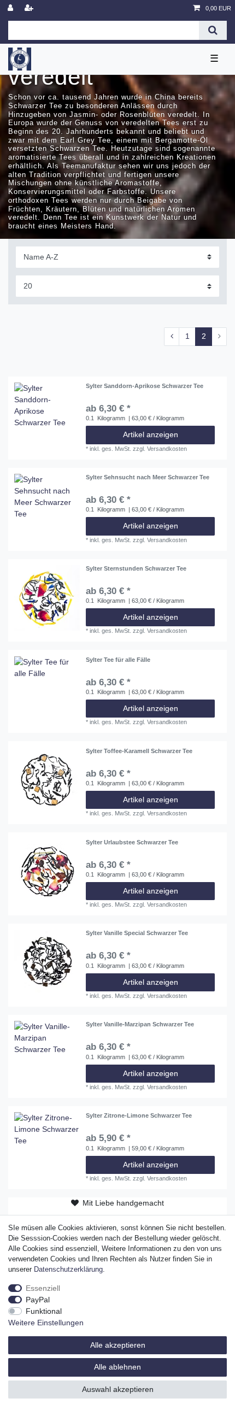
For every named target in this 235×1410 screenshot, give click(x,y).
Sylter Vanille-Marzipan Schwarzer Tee (140, 1024)
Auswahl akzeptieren (118, 1389)
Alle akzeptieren (117, 1345)
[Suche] (213, 30)
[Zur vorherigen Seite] (171, 336)
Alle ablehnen (117, 1366)
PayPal (38, 1299)
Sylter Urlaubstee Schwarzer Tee (132, 842)
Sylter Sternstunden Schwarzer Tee (136, 568)
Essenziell (43, 1288)
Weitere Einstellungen (46, 1322)
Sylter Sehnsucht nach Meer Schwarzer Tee (147, 477)
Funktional (44, 1311)
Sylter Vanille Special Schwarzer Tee (137, 933)
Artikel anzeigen (150, 434)
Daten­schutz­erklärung (68, 1269)
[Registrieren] (30, 8)
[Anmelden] (11, 8)
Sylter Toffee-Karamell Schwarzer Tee (139, 751)
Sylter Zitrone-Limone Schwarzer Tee (139, 1115)
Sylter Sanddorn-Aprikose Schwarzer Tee (144, 386)
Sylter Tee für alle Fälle (118, 659)
